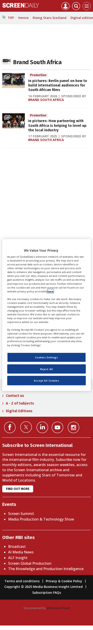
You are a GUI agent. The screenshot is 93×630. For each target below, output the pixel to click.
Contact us (15, 395)
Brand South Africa (46, 100)
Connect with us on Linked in (42, 427)
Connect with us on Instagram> (73, 427)
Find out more (18, 489)
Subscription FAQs (46, 592)
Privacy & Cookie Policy (64, 581)
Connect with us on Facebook (10, 427)
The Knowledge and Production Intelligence (46, 568)
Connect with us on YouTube (57, 427)
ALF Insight (18, 557)
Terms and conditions (22, 581)
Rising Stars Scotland (49, 18)
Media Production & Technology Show (41, 519)
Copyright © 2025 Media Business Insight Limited (43, 587)
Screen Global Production (29, 563)
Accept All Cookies (46, 380)
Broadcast (17, 546)
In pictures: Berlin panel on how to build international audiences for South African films (57, 85)
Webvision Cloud (58, 608)
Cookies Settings (46, 357)
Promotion (38, 75)
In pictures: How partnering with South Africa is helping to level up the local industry (57, 125)
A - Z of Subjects (20, 403)
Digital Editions (19, 411)
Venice (23, 18)
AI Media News (21, 552)
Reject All (46, 369)
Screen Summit (21, 513)
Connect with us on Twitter (26, 427)
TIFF (11, 18)
